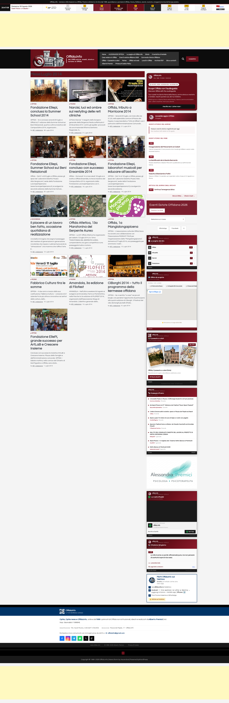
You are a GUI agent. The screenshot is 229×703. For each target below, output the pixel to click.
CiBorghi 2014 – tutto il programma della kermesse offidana (125, 286)
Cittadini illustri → (189, 196)
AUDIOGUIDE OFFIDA (116, 54)
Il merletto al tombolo (159, 54)
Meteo (124, 60)
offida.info (150, 267)
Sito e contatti (171, 60)
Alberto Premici (107, 64)
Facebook (175, 228)
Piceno (72, 104)
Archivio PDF (159, 60)
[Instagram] (68, 638)
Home (104, 54)
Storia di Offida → (177, 196)
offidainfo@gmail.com (116, 633)
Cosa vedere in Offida (109, 57)
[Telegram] (74, 638)
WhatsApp (163, 228)
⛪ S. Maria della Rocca (156, 286)
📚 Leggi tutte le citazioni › (155, 566)
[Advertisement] (114, 30)
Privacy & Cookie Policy (123, 64)
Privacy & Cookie (133, 645)
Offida (34, 104)
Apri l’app (191, 531)
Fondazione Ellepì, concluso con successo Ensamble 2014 (86, 167)
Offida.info (74, 56)
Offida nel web (134, 60)
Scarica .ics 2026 (157, 210)
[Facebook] (62, 638)
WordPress (143, 659)
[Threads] (91, 638)
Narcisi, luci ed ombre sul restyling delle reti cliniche (85, 111)
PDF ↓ (193, 566)
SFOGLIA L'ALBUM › (155, 377)
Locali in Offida (147, 60)
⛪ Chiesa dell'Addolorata (193, 286)
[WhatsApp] (80, 638)
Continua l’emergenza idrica (164, 189)
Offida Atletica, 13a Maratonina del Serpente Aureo (83, 226)
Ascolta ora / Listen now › (172, 106)
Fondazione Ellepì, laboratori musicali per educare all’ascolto (125, 167)
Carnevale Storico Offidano (150, 57)
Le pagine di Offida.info (135, 54)
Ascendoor (125, 659)
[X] (85, 638)
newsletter (192, 59)
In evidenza (36, 219)
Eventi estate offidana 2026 (129, 57)
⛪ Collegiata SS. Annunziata (174, 286)
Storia (147, 54)
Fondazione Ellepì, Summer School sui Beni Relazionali (49, 167)
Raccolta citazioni (152, 570)
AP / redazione (38, 130)
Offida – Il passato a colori (111, 60)
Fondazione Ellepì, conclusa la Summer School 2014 (46, 111)
